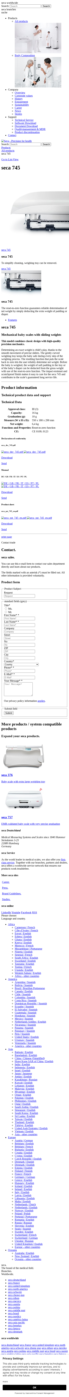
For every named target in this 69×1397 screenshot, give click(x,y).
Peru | (22, 1033)
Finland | (23, 1170)
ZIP (6, 648)
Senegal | (23, 954)
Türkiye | (24, 1125)
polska (14, 1307)
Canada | (24, 991)
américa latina (18, 1319)
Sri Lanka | (25, 1116)
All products (21, 21)
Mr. (10, 612)
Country (9, 661)
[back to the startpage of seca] (16, 141)
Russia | (23, 1222)
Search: (5, 6)
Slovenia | (24, 1225)
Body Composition (25, 55)
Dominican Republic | (31, 1003)
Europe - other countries (27, 1247)
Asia (10, 1049)
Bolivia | (24, 985)
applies (41, 700)
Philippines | (25, 1100)
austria (14, 1304)
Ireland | (23, 1189)
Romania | (24, 1219)
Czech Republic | (28, 1158)
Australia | (24, 1253)
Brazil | (30, 988)
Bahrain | (24, 1052)
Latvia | (23, 1195)
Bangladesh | (26, 1055)
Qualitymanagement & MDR (30, 129)
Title (7, 605)
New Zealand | (27, 1256)
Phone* (9, 667)
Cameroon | (25, 927)
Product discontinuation (27, 132)
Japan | (23, 1073)
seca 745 (6, 249)
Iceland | (23, 1186)
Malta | (23, 1201)
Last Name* (11, 621)
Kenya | (23, 942)
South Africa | (26, 957)
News (18, 110)
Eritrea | (23, 936)
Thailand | (24, 1122)
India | (22, 1064)
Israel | (22, 1070)
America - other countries (28, 1046)
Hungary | (24, 1183)
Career (18, 107)
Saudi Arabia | (26, 1107)
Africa (11, 924)
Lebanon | (24, 1085)
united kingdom (19, 1286)
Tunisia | (23, 967)
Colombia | (25, 997)
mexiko (60, 1348)
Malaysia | (24, 1088)
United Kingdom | (29, 1244)
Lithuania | (25, 1198)
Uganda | (24, 970)
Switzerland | (26, 1234)
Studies (6, 899)
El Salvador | (26, 1009)
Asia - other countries (26, 1134)
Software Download (25, 123)
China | (30, 1058)
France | (23, 1174)
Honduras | (25, 1015)
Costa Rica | (26, 1000)
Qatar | (22, 1104)
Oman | (23, 1094)
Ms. (10, 608)
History (19, 98)
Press (5, 887)
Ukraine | (24, 1241)
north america (18, 1289)
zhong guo (16, 1295)
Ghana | (23, 939)
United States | (27, 1037)
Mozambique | (28, 948)
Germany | (25, 1177)
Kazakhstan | (26, 1079)
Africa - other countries (27, 976)
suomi (62, 1351)
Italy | (22, 1192)
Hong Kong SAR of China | (34, 1061)
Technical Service (24, 120)
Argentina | (25, 982)
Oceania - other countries (28, 1259)
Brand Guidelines (11, 893)
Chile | (23, 994)
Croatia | (23, 1152)
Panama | (24, 1027)
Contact (12, 135)
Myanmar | (25, 1091)
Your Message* (13, 680)
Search (46, 6)
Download (7, 457)
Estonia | (23, 1167)
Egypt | (23, 933)
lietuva (14, 1328)
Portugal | (26, 1216)
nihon (13, 1298)
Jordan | (23, 1076)
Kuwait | (23, 1082)
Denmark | (24, 1161)
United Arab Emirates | (31, 1128)
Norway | (24, 1210)
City (6, 654)
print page (6, 536)
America (12, 979)
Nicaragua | (25, 1024)
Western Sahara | (28, 973)
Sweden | (24, 1231)
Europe (12, 1137)
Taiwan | (23, 1119)
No (5, 641)
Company (9, 628)
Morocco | (24, 945)
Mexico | (24, 1018)
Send (4, 463)
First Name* (11, 615)
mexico (14, 1301)
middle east (16, 1310)
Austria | (24, 1140)
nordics (14, 1316)
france (14, 1282)
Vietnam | (24, 1131)
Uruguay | (24, 1040)
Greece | (23, 1180)
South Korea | (26, 1113)
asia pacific (16, 1322)
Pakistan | (24, 1097)
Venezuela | (25, 1043)
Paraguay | (25, 1030)
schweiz (15, 1292)
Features (12, 320)
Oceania (12, 1250)
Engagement (21, 101)
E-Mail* (9, 674)
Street (7, 634)
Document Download (26, 126)
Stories (18, 113)
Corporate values (24, 95)
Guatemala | (25, 1012)
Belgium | (24, 1143)
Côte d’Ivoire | (26, 930)
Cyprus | (23, 1155)
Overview (20, 92)
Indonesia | (25, 1067)
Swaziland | (25, 960)
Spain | (23, 1228)
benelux (15, 1325)
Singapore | (25, 1110)
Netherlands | (25, 1204)
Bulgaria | (24, 1149)
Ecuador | (24, 1006)
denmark (15, 1331)
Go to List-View (10, 159)
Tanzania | (24, 963)
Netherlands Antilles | (30, 1021)
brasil (13, 1313)
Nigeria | (23, 951)
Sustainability (22, 104)
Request (8, 592)
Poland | (22, 1213)
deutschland (17, 1279)
